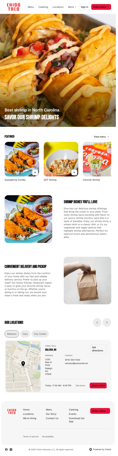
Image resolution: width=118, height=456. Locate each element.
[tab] (12, 333)
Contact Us (52, 418)
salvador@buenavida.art (76, 363)
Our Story (51, 413)
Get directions (97, 349)
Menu (31, 6)
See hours (80, 385)
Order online (98, 385)
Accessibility (48, 436)
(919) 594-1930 (72, 360)
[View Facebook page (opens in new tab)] (6, 449)
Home (26, 409)
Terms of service (31, 436)
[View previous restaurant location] (97, 322)
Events (72, 413)
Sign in (84, 6)
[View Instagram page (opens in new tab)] (11, 449)
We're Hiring (29, 418)
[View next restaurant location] (107, 322)
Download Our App (77, 420)
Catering (43, 6)
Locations (58, 6)
